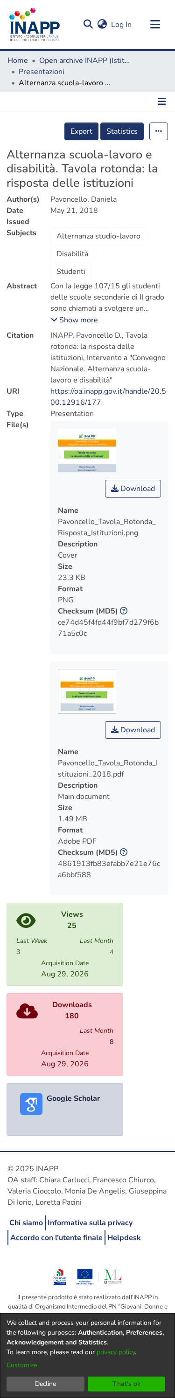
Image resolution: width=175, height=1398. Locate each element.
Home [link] (17, 60)
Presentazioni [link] (41, 72)
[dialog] (87, 1355)
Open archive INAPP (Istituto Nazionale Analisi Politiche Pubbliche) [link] (86, 60)
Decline (45, 1383)
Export (81, 131)
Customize (22, 1365)
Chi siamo (26, 1223)
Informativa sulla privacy (90, 1223)
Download (137, 489)
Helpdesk (124, 1238)
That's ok (126, 1383)
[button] (88, 24)
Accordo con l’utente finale (56, 1238)
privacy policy (116, 1352)
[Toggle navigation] (155, 25)
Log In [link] (122, 25)
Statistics (122, 131)
